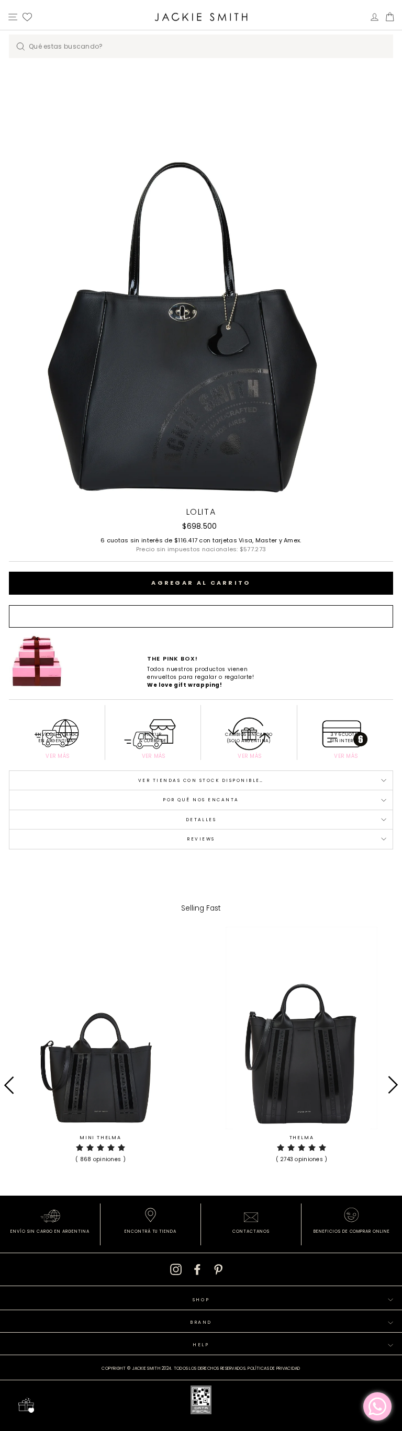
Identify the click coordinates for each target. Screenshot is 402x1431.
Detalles (201, 819)
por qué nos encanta (201, 800)
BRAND (201, 1322)
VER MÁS (58, 756)
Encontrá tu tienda (150, 1231)
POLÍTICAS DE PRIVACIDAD (274, 1368)
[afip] (201, 1402)
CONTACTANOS (251, 1231)
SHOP (201, 1300)
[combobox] (201, 46)
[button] (100, 1152)
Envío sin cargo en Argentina (50, 1231)
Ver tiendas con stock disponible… (201, 780)
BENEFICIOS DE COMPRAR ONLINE (352, 1231)
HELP (201, 1345)
